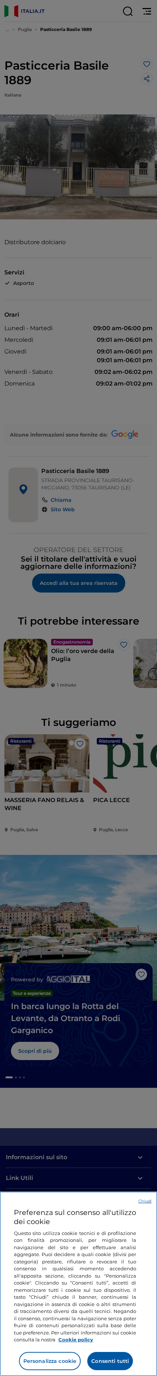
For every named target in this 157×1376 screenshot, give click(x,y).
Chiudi (145, 1201)
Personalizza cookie (50, 1361)
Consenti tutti (110, 1361)
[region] (78, 1284)
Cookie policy (75, 1339)
